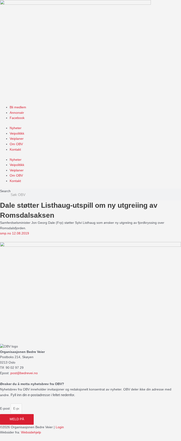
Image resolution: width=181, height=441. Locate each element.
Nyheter (15, 128)
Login (60, 427)
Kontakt (15, 149)
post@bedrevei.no (24, 373)
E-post (5, 408)
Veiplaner (17, 138)
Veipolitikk (17, 133)
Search (5, 191)
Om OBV (16, 144)
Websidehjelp (31, 432)
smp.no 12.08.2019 (14, 233)
